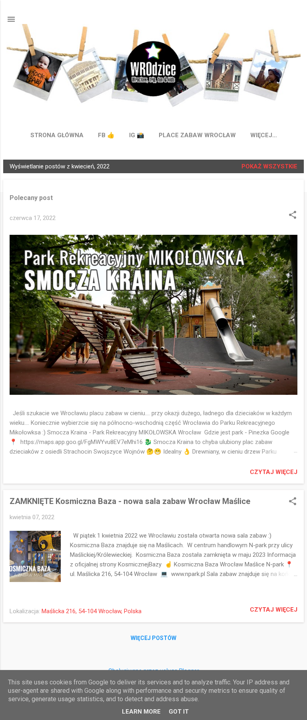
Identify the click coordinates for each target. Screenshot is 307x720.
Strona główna (57, 135)
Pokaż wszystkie (269, 166)
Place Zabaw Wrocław (197, 135)
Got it (179, 711)
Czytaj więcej (273, 472)
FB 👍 (106, 135)
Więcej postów (153, 638)
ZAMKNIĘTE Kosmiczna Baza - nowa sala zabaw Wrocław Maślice (130, 501)
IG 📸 (136, 135)
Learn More (141, 711)
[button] (292, 215)
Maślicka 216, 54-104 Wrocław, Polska (92, 611)
